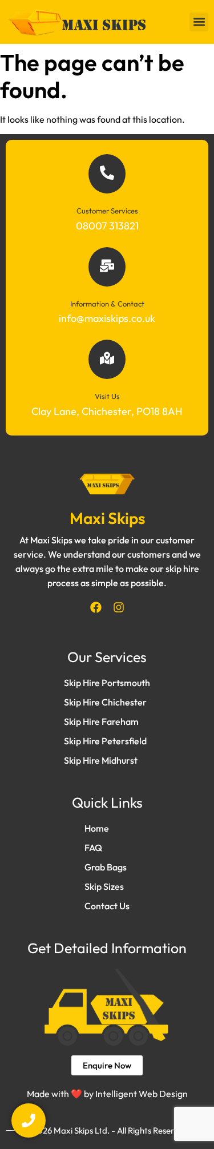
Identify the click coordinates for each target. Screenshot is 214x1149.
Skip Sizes (104, 886)
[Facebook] (95, 607)
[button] (198, 22)
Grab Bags (105, 867)
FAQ (93, 847)
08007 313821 (107, 225)
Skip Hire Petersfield (105, 741)
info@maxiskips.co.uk (107, 318)
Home (96, 828)
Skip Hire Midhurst (101, 760)
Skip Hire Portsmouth (107, 682)
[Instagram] (118, 607)
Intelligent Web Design (141, 1093)
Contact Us (107, 906)
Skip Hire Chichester (105, 702)
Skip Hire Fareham (101, 721)
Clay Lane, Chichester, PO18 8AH (107, 411)
